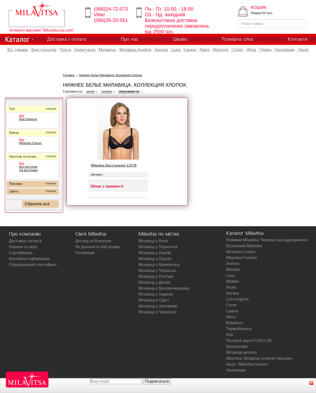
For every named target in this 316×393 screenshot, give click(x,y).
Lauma (190, 49)
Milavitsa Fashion (241, 258)
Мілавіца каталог (241, 352)
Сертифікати (20, 253)
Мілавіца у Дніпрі (154, 282)
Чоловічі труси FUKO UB (249, 340)
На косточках (28, 170)
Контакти (297, 39)
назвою (106, 91)
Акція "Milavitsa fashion (247, 364)
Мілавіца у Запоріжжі (158, 306)
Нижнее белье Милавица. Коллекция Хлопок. (110, 75)
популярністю (129, 91)
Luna (176, 49)
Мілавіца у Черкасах (157, 270)
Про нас (129, 39)
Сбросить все (37, 204)
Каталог (17, 39)
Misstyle (221, 49)
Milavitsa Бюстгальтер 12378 (114, 165)
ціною (90, 91)
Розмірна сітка (237, 39)
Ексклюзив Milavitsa (244, 246)
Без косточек (28, 166)
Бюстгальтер (44, 49)
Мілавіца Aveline (135, 49)
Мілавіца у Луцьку (154, 259)
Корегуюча (85, 49)
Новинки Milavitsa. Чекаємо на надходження (266, 240)
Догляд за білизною (93, 241)
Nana (205, 49)
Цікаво (180, 39)
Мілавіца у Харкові (155, 294)
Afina (251, 49)
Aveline (232, 264)
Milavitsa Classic (30, 143)
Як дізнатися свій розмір (97, 247)
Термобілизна (239, 329)
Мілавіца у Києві (153, 241)
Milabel (232, 281)
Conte (237, 49)
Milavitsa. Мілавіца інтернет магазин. (259, 358)
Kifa (229, 335)
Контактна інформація (29, 259)
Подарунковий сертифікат (33, 264)
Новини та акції (23, 247)
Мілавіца (107, 49)
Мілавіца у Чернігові (157, 312)
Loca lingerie (237, 299)
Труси (65, 49)
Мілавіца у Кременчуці (159, 264)
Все (21, 115)
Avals (231, 287)
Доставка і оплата (66, 39)
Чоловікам (285, 49)
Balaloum (234, 323)
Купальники (236, 346)
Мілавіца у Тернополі (158, 247)
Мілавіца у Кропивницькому (163, 288)
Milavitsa (44, 14)
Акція (303, 49)
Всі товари (17, 49)
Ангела (161, 49)
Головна (69, 75)
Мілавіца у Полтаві (155, 276)
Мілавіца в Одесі (153, 300)
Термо (266, 49)
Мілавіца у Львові (154, 253)
